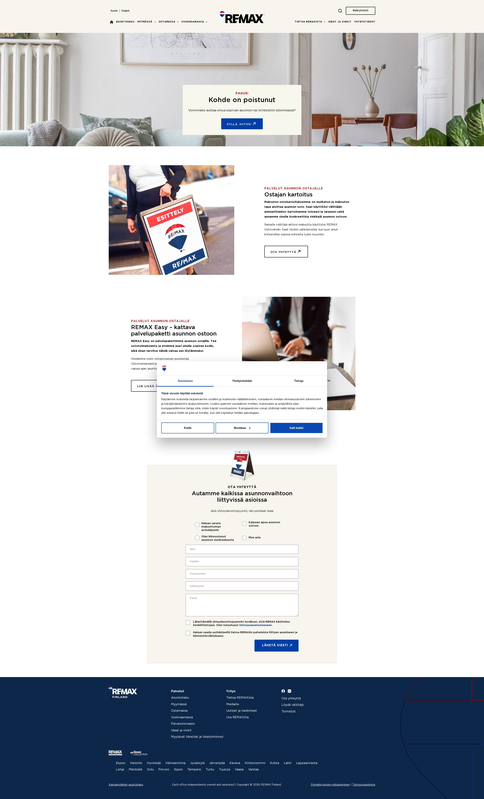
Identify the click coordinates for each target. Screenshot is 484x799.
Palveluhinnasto (183, 723)
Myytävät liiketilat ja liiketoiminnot (197, 736)
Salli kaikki (296, 427)
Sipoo (178, 769)
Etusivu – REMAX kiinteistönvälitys (111, 22)
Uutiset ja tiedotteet (241, 710)
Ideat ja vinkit (339, 22)
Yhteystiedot (364, 22)
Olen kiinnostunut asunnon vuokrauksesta (217, 538)
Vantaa (253, 769)
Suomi (114, 11)
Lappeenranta (306, 763)
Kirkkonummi (255, 763)
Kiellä (187, 427)
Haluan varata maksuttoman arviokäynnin (211, 526)
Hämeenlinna (175, 763)
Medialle (232, 704)
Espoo (120, 763)
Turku (210, 769)
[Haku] (340, 11)
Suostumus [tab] (185, 380)
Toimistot (289, 711)
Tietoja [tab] (298, 380)
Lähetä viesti (275, 645)
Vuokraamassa (193, 22)
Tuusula (224, 769)
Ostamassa (167, 22)
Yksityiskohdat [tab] (242, 380)
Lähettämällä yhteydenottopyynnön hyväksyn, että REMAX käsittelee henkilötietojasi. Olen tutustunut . (241, 623)
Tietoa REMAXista (308, 22)
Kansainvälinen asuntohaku (126, 785)
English (126, 11)
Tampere (194, 769)
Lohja (120, 769)
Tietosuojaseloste (363, 785)
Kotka (274, 763)
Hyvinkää (154, 763)
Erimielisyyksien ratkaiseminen (330, 785)
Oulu (150, 769)
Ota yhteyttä (291, 698)
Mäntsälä (135, 769)
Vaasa (239, 769)
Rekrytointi (360, 10)
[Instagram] (289, 691)
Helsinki (136, 763)
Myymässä (144, 22)
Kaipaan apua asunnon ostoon (264, 524)
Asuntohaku (125, 22)
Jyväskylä (197, 763)
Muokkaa (240, 427)
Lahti (287, 763)
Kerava (235, 763)
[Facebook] (283, 691)
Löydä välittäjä (292, 705)
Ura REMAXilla (237, 717)
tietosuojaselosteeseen (255, 625)
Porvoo (163, 769)
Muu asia (255, 537)
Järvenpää (217, 763)
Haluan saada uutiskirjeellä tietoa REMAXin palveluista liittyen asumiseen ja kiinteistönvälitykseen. (245, 634)
